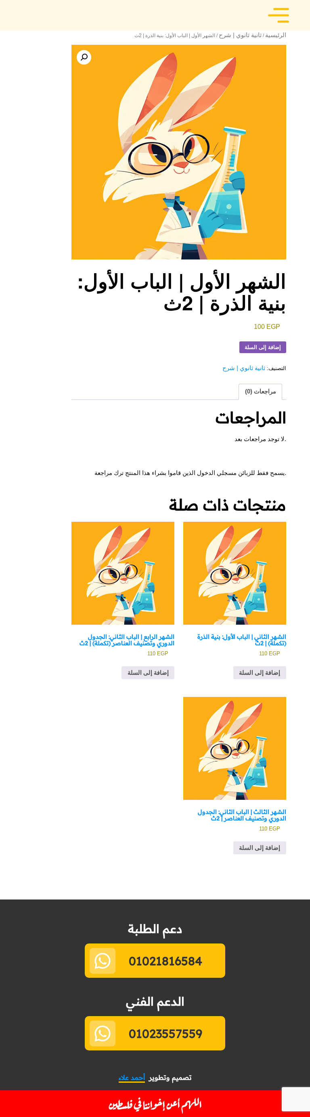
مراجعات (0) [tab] (260, 391)
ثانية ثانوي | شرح (240, 35)
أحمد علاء (132, 1077)
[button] (84, 57)
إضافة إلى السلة (263, 347)
